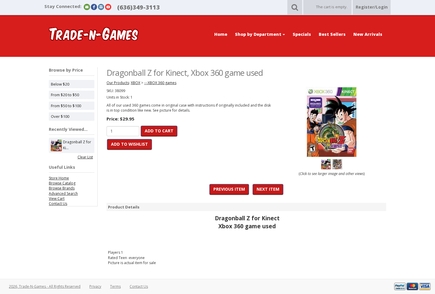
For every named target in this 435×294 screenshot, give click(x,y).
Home (220, 34)
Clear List (85, 157)
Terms (115, 286)
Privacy (95, 286)
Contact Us (58, 203)
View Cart (57, 198)
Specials (302, 34)
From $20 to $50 (65, 94)
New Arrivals (367, 34)
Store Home (59, 178)
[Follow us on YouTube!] (108, 6)
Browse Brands (62, 188)
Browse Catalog (62, 183)
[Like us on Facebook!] (94, 6)
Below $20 (60, 84)
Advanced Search (63, 193)
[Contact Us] (87, 6)
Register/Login (372, 7)
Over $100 (60, 116)
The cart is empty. (331, 6)
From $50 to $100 (66, 105)
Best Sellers (332, 34)
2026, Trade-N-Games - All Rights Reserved (44, 286)
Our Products (118, 82)
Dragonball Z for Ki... (77, 144)
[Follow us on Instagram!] (101, 6)
